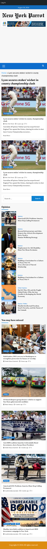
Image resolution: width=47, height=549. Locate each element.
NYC (17, 524)
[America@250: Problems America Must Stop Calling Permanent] (8, 218)
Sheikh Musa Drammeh (11, 361)
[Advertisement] (23, 47)
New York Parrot (9, 124)
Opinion (20, 216)
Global (20, 288)
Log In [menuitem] (3, 3)
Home (3, 73)
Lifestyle (6, 351)
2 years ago (20, 124)
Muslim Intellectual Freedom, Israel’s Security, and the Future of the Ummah (30, 308)
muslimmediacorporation (11, 491)
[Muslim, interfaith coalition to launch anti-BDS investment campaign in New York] (23, 512)
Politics (25, 303)
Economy (6, 524)
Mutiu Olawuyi (9, 404)
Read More (6, 135)
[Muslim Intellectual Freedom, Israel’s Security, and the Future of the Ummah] (8, 307)
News (12, 351)
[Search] (43, 66)
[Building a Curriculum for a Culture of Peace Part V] (8, 277)
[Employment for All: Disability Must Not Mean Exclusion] (8, 248)
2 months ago (24, 447)
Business (6, 437)
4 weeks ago (19, 404)
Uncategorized (8, 113)
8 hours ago (24, 361)
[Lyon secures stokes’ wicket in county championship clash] (23, 101)
